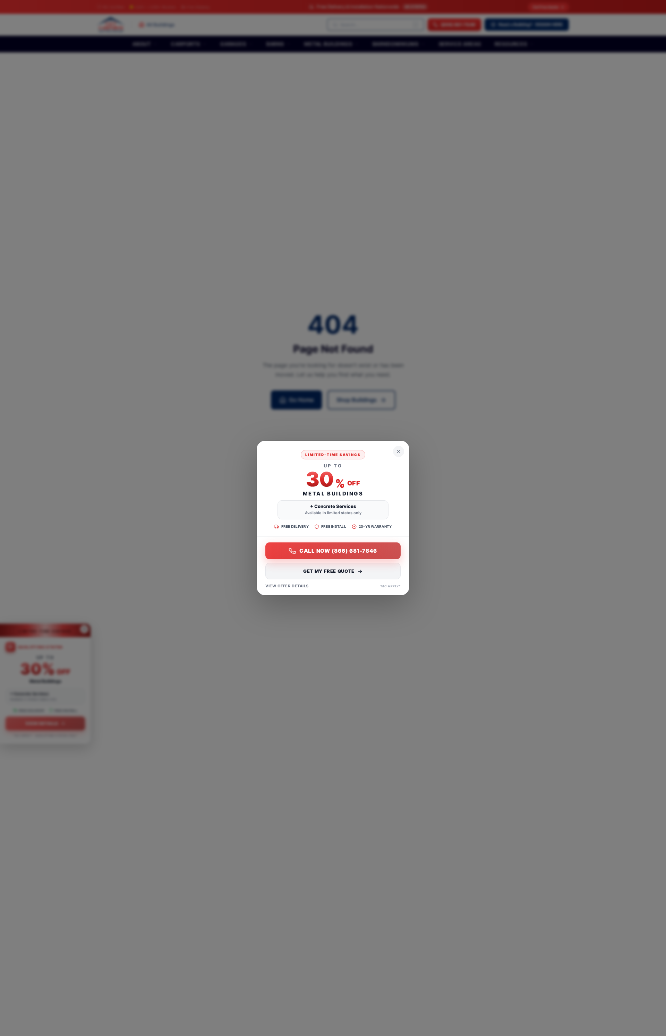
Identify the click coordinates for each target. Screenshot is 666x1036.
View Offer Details (287, 586)
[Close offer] (398, 451)
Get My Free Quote (329, 571)
